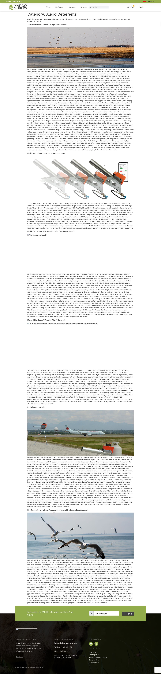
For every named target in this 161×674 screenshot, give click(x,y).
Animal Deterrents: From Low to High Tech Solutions (47, 25)
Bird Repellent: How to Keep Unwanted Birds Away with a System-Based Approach (57, 510)
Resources (72, 7)
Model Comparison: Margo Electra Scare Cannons (46, 153)
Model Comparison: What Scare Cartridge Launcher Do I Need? (50, 231)
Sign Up (129, 614)
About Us (84, 7)
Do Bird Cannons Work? (36, 407)
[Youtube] (91, 644)
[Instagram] (96, 644)
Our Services (59, 7)
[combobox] (100, 7)
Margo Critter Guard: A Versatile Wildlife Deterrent (46, 320)
